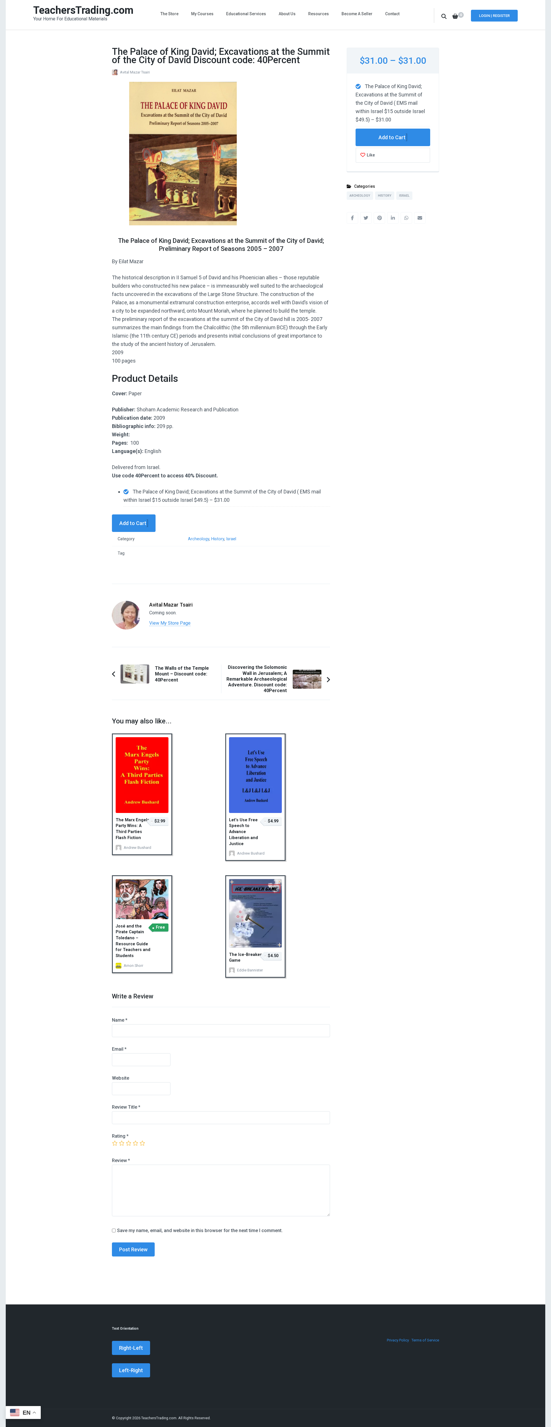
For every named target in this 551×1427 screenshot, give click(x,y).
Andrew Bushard (137, 847)
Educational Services (246, 13)
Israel (231, 539)
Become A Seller (357, 13)
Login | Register (494, 15)
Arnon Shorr (133, 965)
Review (121, 1160)
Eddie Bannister (250, 970)
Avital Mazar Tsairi (135, 72)
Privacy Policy (398, 1340)
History (217, 539)
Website (120, 1078)
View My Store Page (170, 623)
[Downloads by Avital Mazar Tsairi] (126, 605)
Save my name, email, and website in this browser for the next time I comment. (200, 1230)
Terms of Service (425, 1340)
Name (119, 1020)
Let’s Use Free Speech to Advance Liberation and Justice (243, 832)
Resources (318, 13)
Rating (120, 1136)
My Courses (202, 13)
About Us (287, 13)
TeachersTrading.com (83, 10)
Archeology (198, 539)
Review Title (126, 1107)
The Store (169, 13)
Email (119, 1049)
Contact (392, 13)
